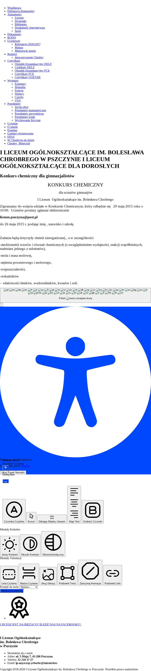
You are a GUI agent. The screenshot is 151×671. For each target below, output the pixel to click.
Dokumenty (14, 34)
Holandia (20, 87)
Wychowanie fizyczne (28, 120)
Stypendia (20, 21)
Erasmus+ (20, 83)
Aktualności (14, 14)
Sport (18, 31)
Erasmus (12, 130)
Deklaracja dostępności (20, 11)
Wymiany (13, 80)
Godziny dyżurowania (20, 133)
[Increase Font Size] (6, 467)
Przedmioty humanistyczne (30, 110)
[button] (1, 305)
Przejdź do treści (10, 587)
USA (18, 100)
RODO (11, 37)
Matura (19, 47)
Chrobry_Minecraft (18, 143)
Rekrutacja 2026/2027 (28, 44)
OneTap (25, 465)
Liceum (19, 17)
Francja (19, 90)
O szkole (12, 126)
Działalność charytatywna (30, 27)
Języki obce (21, 107)
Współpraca (14, 7)
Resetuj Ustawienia (11, 590)
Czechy (19, 97)
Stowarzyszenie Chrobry (29, 57)
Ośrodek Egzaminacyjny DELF (33, 64)
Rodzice (12, 54)
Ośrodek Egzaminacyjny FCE (32, 70)
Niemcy (19, 93)
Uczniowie (13, 40)
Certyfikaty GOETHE (28, 77)
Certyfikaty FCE (24, 74)
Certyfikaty (13, 60)
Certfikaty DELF (25, 67)
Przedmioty (14, 103)
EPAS (11, 136)
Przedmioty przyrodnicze (29, 113)
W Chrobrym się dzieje (20, 140)
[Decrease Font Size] (6, 481)
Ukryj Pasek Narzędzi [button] (13, 472)
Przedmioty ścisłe (25, 117)
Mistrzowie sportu (25, 50)
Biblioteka (21, 24)
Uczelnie (12, 123)
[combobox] (75, 295)
